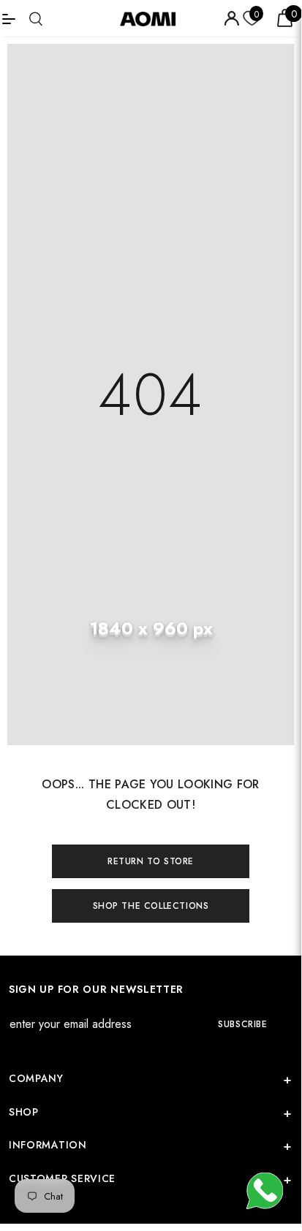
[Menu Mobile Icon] (9, 18)
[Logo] (152, 18)
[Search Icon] (35, 18)
